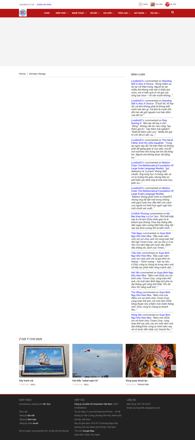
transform (143, 385)
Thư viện (159, 4)
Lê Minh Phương (140, 213)
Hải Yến (135, 272)
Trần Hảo (136, 252)
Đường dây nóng (44, 5)
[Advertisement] (97, 41)
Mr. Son (46, 404)
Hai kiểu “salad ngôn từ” (85, 380)
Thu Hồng (136, 292)
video (145, 4)
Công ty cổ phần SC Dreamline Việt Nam (93, 404)
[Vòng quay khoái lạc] (151, 360)
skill (33, 385)
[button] (173, 13)
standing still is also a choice (151, 82)
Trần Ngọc (136, 233)
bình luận (32, 419)
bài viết (31, 415)
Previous (22, 367)
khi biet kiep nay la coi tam (150, 215)
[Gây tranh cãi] (44, 360)
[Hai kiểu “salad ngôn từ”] (97, 360)
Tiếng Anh (123, 13)
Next (173, 367)
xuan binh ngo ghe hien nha (151, 235)
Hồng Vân (136, 314)
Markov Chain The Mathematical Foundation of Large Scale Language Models (152, 165)
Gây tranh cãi (26, 380)
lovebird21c (137, 80)
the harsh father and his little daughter (152, 141)
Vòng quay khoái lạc (137, 380)
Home (47, 13)
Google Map (88, 431)
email (35, 423)
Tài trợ (173, 4)
